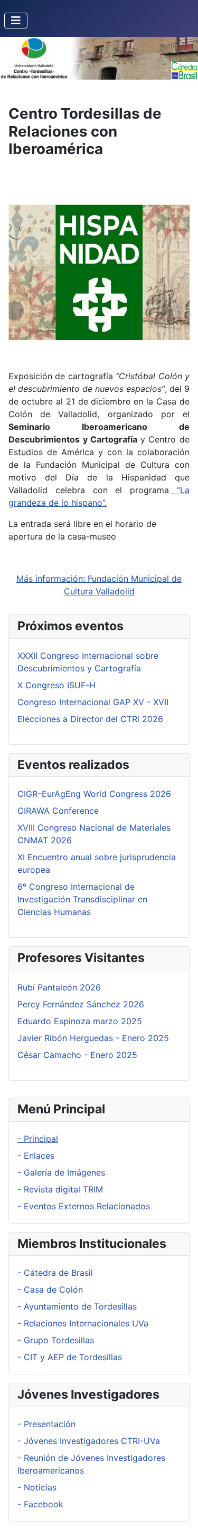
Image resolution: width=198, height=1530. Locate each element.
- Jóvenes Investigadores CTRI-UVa (88, 1441)
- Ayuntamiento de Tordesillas (77, 1306)
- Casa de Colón (50, 1289)
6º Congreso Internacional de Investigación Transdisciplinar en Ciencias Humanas (82, 899)
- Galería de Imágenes (61, 1172)
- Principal (37, 1138)
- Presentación (46, 1424)
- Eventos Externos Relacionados (83, 1206)
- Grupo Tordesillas (55, 1340)
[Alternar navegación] (15, 20)
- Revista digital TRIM (60, 1189)
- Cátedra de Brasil (55, 1272)
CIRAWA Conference (58, 810)
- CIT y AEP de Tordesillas (69, 1357)
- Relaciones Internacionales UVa (82, 1323)
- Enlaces (35, 1155)
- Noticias (36, 1487)
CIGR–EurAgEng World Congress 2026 (94, 793)
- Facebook (40, 1504)
